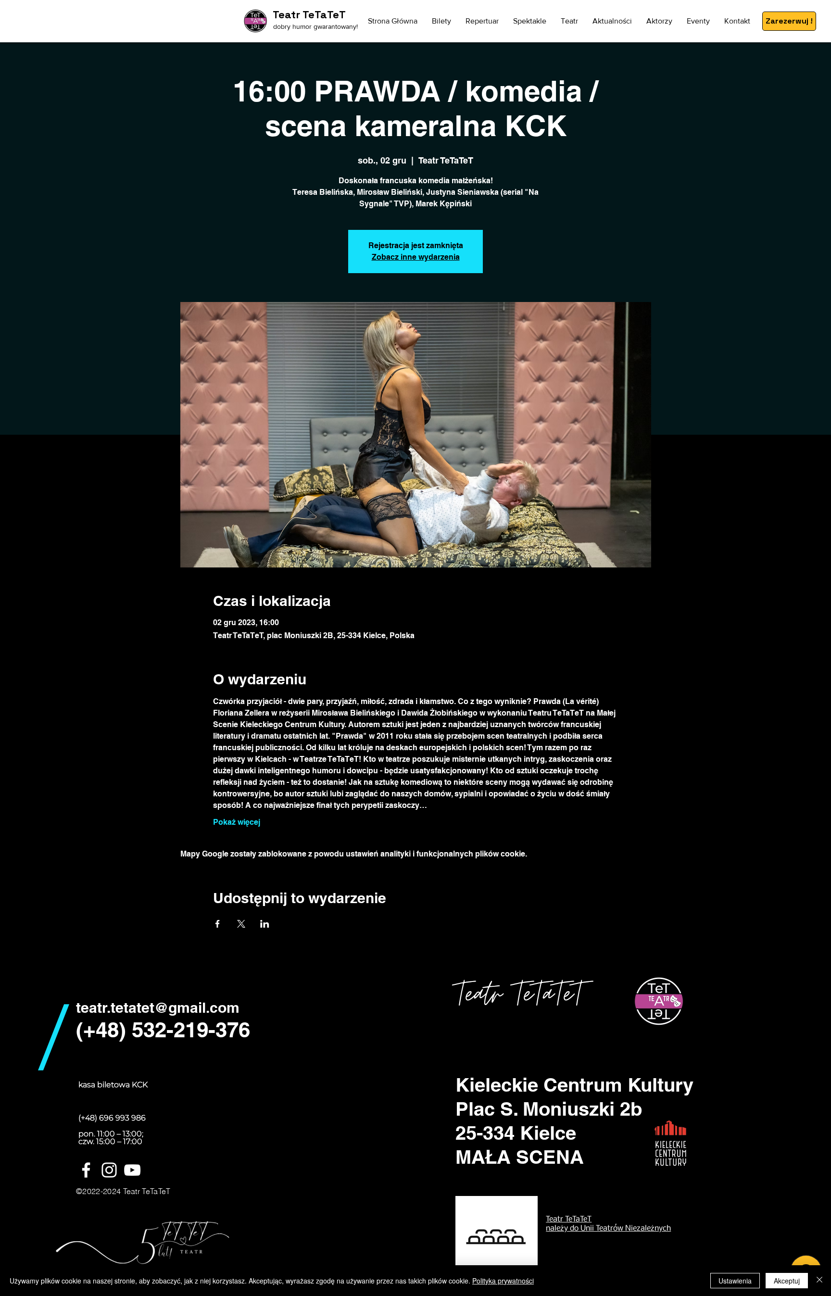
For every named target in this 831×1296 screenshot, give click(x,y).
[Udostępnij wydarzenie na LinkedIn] (264, 924)
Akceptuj (787, 1280)
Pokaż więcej (236, 822)
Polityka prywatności (503, 1280)
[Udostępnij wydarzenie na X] (241, 924)
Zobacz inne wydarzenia (416, 257)
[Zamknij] (819, 1280)
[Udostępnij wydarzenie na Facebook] (217, 924)
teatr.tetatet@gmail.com (157, 1007)
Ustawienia (735, 1280)
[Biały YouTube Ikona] (132, 1170)
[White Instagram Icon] (109, 1170)
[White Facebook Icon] (86, 1170)
